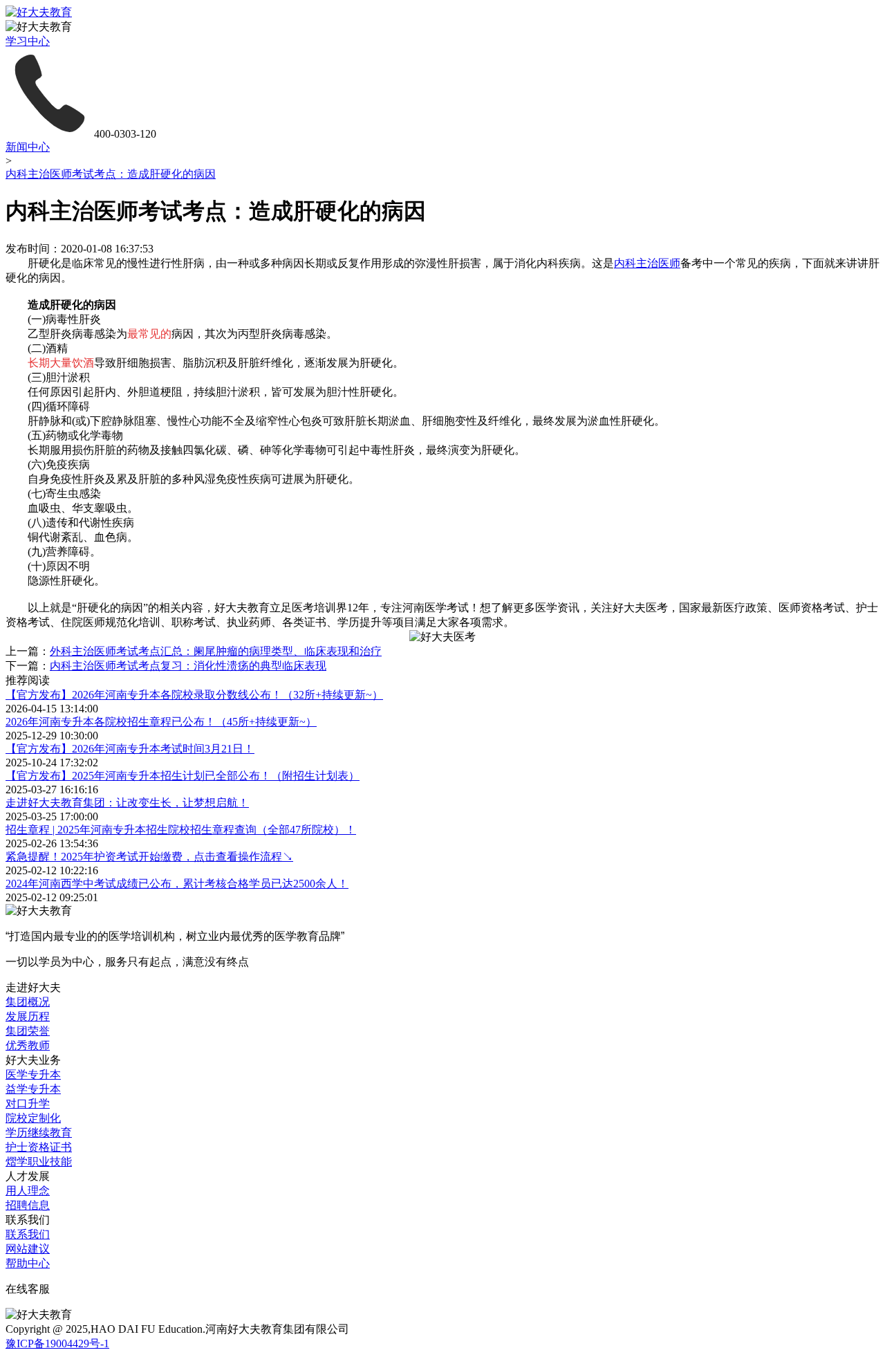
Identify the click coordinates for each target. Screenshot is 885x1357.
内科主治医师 (647, 263)
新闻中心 (28, 147)
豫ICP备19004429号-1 (57, 1343)
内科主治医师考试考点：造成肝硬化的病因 (111, 174)
